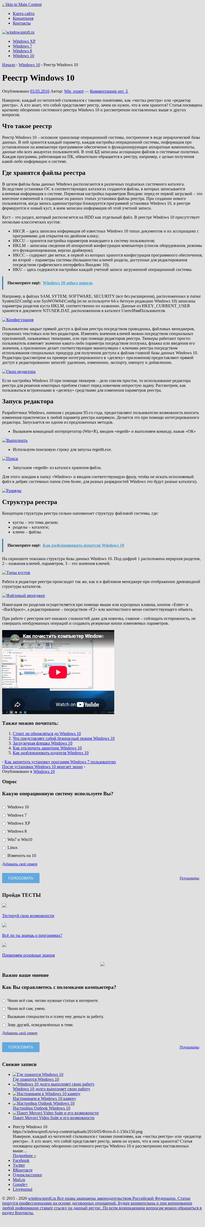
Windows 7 (22, 46)
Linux (12, 847)
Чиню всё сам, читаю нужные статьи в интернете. (52, 1000)
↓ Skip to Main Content (22, 4)
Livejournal (22, 1189)
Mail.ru (19, 1179)
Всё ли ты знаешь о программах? (32, 935)
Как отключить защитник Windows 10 (47, 748)
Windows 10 (23, 55)
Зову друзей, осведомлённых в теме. (40, 1024)
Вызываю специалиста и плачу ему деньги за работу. (55, 1016)
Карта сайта (23, 13)
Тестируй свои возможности (28, 915)
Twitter (19, 1165)
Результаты (189, 878)
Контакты (22, 23)
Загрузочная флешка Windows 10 (42, 743)
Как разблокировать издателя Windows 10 (51, 752)
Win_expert (74, 91)
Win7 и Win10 (19, 839)
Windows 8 (22, 51)
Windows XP (24, 41)
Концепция (23, 18)
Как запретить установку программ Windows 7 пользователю (60, 762)
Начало (8, 64)
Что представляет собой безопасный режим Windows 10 (64, 738)
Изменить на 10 (21, 855)
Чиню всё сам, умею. (26, 1008)
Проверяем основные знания (28, 955)
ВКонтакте (23, 1170)
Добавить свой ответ (19, 864)
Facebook (21, 1160)
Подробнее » (24, 1155)
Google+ (20, 1184)
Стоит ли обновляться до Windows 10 (47, 733)
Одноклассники (27, 1175)
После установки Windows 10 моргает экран (42, 766)
